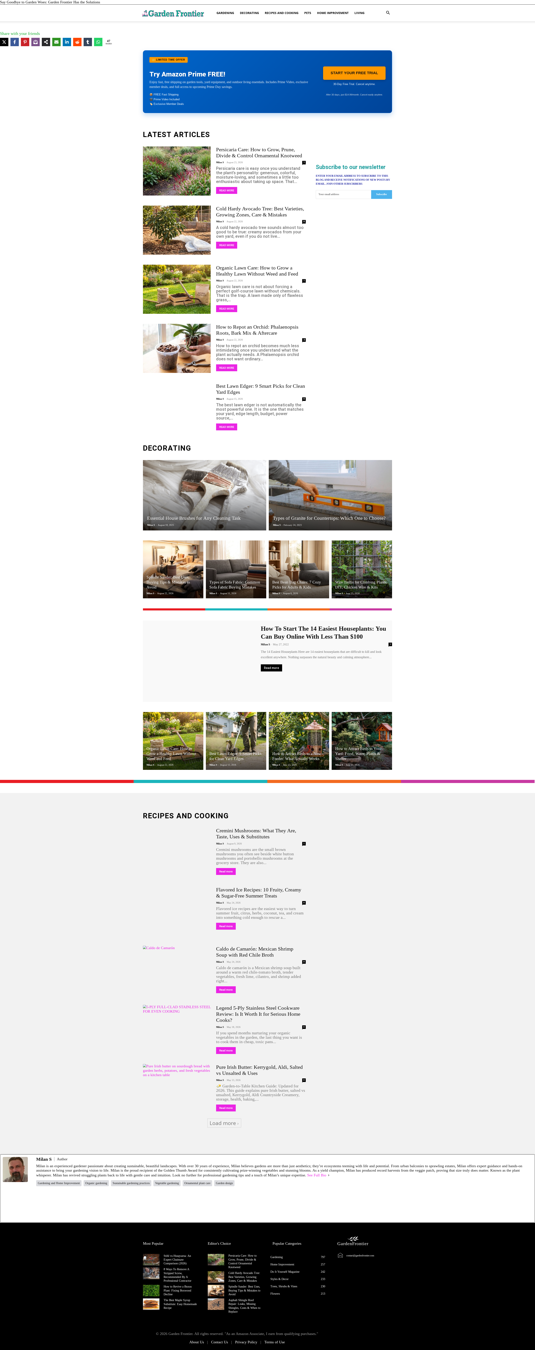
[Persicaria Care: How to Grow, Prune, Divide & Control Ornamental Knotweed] (177, 171)
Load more (223, 1122)
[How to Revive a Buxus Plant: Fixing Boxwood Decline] (151, 1290)
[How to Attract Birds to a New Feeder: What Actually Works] (299, 741)
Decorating (249, 13)
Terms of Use (274, 1342)
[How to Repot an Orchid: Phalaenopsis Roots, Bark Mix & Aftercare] (177, 348)
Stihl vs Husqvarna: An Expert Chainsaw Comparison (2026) (177, 1259)
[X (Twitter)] (131, 1204)
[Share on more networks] (46, 42)
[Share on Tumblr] (88, 42)
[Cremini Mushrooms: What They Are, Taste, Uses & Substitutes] (177, 852)
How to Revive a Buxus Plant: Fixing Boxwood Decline (178, 1290)
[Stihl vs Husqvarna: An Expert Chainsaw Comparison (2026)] (151, 1259)
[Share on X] (4, 42)
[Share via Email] (56, 42)
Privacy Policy (246, 1342)
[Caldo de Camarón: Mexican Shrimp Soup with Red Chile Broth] (177, 970)
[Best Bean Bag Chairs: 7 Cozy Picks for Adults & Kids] (299, 569)
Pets (307, 13)
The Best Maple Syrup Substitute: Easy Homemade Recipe (180, 1304)
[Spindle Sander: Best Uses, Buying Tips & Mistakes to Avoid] (173, 569)
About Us (196, 1342)
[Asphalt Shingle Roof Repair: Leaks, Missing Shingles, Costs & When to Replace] (216, 1304)
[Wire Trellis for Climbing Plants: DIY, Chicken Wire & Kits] (362, 569)
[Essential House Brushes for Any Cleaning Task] (204, 495)
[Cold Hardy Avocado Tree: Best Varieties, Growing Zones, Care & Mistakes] (177, 230)
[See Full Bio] (328, 1175)
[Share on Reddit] (77, 42)
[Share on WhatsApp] (98, 42)
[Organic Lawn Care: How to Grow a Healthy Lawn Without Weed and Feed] (177, 289)
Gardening (225, 13)
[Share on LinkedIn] (67, 42)
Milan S (220, 162)
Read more (226, 190)
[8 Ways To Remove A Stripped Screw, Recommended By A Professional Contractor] (151, 1273)
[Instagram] (195, 1204)
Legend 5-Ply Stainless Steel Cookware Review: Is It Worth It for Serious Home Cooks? (258, 1014)
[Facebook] (67, 1204)
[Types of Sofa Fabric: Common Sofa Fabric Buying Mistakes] (236, 569)
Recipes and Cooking (281, 13)
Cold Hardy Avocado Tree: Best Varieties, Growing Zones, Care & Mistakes (244, 1276)
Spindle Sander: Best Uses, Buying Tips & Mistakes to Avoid (244, 1290)
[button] (388, 12)
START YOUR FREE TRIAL (354, 73)
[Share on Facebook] (14, 42)
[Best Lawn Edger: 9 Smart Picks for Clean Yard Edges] (177, 407)
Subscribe (381, 194)
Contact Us (219, 1342)
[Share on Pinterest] (25, 42)
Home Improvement (333, 13)
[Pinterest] (259, 1204)
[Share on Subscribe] (35, 42)
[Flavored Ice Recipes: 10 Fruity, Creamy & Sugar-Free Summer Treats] (177, 911)
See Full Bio (316, 1175)
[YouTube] (323, 1204)
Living (359, 13)
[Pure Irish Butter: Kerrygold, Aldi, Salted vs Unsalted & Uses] (177, 1088)
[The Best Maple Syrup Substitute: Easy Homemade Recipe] (151, 1304)
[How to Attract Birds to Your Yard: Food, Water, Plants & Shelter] (362, 741)
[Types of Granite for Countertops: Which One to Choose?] (330, 495)
